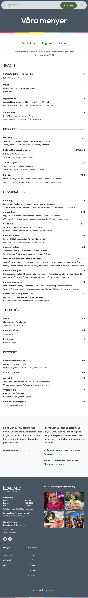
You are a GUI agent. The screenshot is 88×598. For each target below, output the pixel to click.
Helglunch (7, 560)
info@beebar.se (9, 532)
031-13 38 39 (8, 529)
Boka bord (32, 570)
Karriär (31, 560)
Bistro (5, 565)
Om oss (31, 555)
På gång (31, 565)
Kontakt (31, 575)
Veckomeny (8, 555)
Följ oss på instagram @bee (56, 486)
